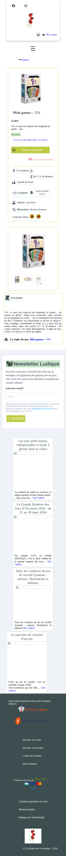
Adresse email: (14, 388)
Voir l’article (39, 498)
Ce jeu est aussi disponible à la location (31, 140)
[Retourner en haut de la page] (57, 844)
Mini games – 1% (40, 339)
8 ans (30, 182)
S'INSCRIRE (15, 418)
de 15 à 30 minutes (43, 176)
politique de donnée (42, 408)
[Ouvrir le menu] (33, 49)
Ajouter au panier (32, 149)
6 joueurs (24, 170)
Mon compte (51, 34)
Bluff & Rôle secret (42, 192)
